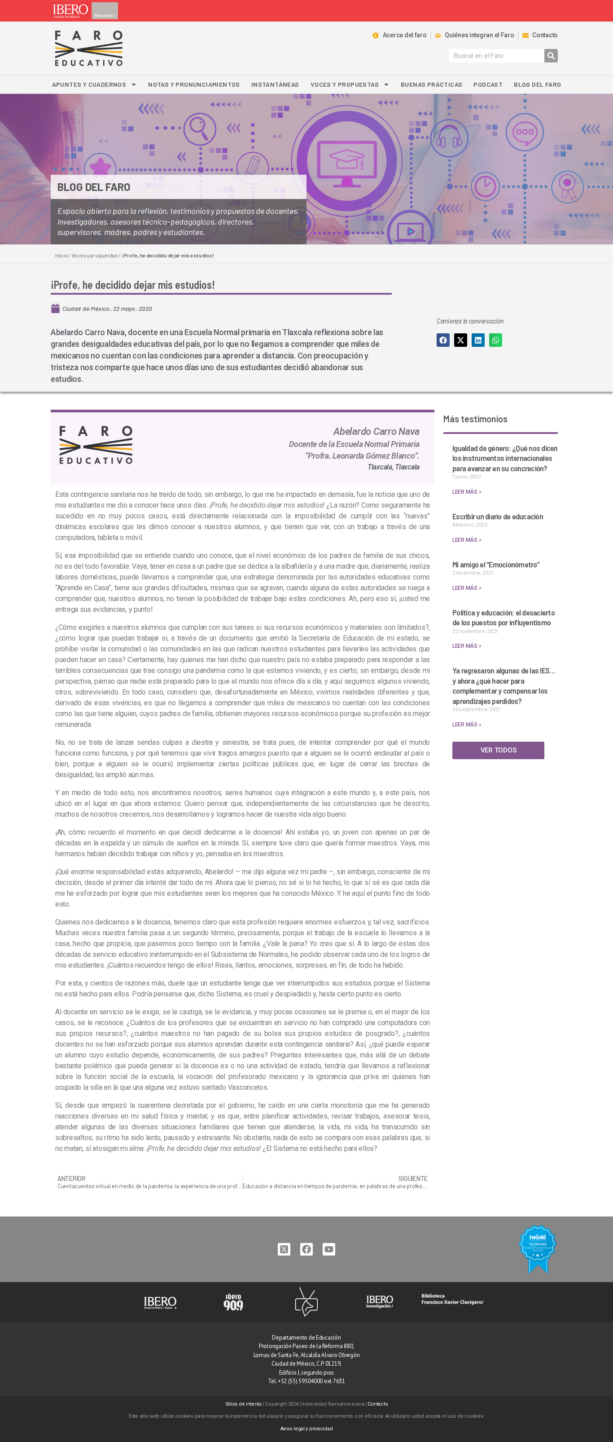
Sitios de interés (243, 1404)
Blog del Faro (537, 84)
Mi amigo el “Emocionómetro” (495, 564)
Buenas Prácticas (431, 84)
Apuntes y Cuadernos (89, 84)
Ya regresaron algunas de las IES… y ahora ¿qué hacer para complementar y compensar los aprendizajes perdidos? (503, 685)
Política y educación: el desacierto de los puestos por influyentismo (503, 617)
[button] (443, 339)
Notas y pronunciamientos (194, 84)
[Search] (551, 55)
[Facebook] (306, 1249)
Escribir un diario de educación (497, 516)
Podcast (488, 84)
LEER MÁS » (466, 492)
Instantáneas (275, 84)
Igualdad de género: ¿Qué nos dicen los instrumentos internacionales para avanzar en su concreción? (505, 458)
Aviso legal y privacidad (306, 1429)
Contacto (378, 1404)
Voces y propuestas (345, 84)
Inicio (61, 255)
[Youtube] (329, 1249)
